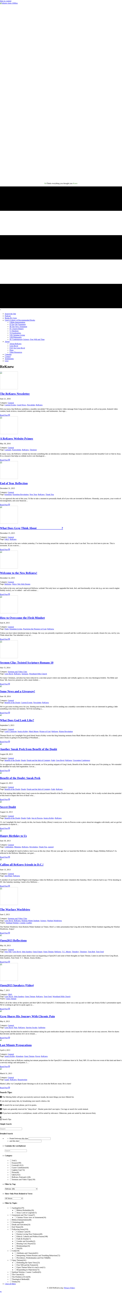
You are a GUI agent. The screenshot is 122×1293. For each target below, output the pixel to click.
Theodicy (75, 952)
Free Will (8, 952)
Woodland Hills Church (38, 674)
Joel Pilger (8, 876)
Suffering (41, 1028)
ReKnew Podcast (21, 1177)
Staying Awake (31, 1028)
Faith (53, 760)
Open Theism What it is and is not (31, 1267)
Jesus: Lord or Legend (27, 1213)
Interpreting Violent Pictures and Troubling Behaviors (38, 1255)
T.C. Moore (66, 952)
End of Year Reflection (14, 483)
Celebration (9, 847)
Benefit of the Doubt (12, 703)
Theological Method (20, 1279)
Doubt (23, 760)
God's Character (11, 731)
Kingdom (8, 494)
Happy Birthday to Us (13, 835)
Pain (15, 1028)
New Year (33, 494)
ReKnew (39, 405)
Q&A (7, 539)
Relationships (23, 1246)
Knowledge (16, 450)
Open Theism (48, 952)
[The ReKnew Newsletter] (9, 389)
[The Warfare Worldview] (9, 904)
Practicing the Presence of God (34, 629)
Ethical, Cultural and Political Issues (32, 1236)
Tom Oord (100, 952)
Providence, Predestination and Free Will (33, 1258)
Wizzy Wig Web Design (21, 584)
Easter (7, 1080)
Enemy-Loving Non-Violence (29, 1234)
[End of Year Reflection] (9, 478)
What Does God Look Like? (17, 720)
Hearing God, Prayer (26, 1244)
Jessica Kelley (23, 731)
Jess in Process (37, 818)
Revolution (33, 847)
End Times (17, 1227)
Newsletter (31, 405)
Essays (16, 1163)
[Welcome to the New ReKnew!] (9, 568)
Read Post (4, 415)
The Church (18, 1274)
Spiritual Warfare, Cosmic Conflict (19, 923)
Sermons (25, 674)
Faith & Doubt (24, 1239)
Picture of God (45, 731)
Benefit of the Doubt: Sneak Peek (20, 778)
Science (43, 921)
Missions (17, 847)
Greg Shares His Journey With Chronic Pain (27, 1016)
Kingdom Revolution (21, 494)
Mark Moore (33, 731)
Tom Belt (91, 952)
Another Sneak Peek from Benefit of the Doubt (28, 749)
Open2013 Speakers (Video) (17, 985)
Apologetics (18, 1208)
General (11, 403)
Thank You (50, 494)
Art (14, 1160)
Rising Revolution (66, 731)
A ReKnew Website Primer (16, 438)
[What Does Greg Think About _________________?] (9, 523)
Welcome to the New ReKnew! (18, 572)
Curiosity (8, 450)
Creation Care (23, 1232)
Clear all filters (10, 1284)
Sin (19, 1248)
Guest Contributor (20, 1168)
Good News (21, 405)
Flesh (7, 629)
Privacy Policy (69, 1288)
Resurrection (22, 1080)
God (15, 1251)
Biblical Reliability (25, 1210)
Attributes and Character (27, 1253)
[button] (1, 1292)
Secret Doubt (8, 806)
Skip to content (5, 1)
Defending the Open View (28, 1263)
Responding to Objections (28, 1270)
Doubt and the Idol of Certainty (38, 760)
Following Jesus (20, 1229)
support (51, 847)
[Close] (0, 1117)
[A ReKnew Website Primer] (9, 433)
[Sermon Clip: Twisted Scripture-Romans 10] (9, 657)
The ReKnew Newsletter (15, 393)
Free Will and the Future (27, 1265)
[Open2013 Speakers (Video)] (9, 980)
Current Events (10, 405)
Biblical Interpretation (21, 1220)
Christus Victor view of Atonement (31, 1217)
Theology (33, 450)
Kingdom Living (16, 629)
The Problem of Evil (21, 1277)
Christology (18, 1222)
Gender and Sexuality (26, 1241)
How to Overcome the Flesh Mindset (22, 617)
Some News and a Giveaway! (17, 691)
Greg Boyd (9, 674)
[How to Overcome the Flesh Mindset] (9, 613)
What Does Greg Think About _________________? (31, 528)
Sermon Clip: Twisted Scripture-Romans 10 (26, 662)
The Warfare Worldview (15, 909)
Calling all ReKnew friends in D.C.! (21, 864)
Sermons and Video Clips (17, 672)
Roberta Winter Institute (30, 921)
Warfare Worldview (54, 921)
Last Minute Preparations (16, 1045)
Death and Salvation (21, 1225)
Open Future (37, 952)
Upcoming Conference (81, 760)
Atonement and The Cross (23, 1215)
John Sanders (27, 952)
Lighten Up (18, 1170)
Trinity (16, 1282)
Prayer (37, 1056)
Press (15, 1172)
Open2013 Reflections (13, 940)
